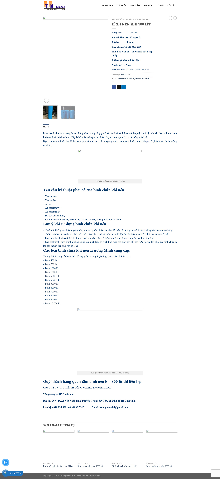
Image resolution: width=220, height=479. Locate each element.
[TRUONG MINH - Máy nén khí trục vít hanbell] (63, 5)
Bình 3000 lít (51, 283)
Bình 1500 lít (51, 272)
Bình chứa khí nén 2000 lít (159, 466)
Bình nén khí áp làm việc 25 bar (58, 466)
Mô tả (46, 127)
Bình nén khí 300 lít (126, 79)
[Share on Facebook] (114, 87)
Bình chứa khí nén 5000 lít (124, 466)
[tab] (46, 126)
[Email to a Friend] (119, 87)
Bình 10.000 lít (52, 303)
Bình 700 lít (51, 264)
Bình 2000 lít (52, 276)
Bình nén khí (143, 19)
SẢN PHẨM (129, 19)
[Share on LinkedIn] (123, 87)
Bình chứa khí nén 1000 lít (90, 466)
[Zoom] (46, 100)
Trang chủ (117, 19)
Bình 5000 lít (51, 291)
